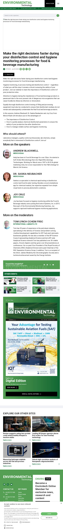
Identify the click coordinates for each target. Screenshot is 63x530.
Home (20, 492)
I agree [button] (49, 513)
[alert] (31, 516)
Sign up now (50, 3)
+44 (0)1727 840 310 (10, 498)
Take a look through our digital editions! (46, 8)
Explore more (7, 440)
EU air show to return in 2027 (23, 8)
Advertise (21, 500)
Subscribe (21, 498)
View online (11, 387)
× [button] (61, 503)
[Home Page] (17, 4)
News (20, 496)
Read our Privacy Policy (22, 519)
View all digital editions (30, 394)
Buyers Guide (22, 494)
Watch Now (10, 74)
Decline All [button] (49, 517)
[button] (4, 522)
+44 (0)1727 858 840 (10, 493)
